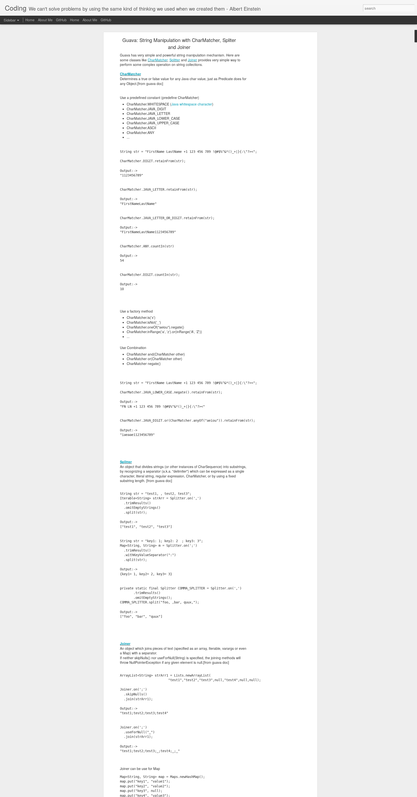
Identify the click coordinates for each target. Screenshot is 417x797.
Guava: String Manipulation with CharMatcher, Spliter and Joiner (179, 43)
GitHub (61, 19)
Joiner (192, 59)
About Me (45, 19)
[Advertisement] (274, 114)
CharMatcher (157, 59)
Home (30, 19)
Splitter (174, 59)
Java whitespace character (191, 104)
